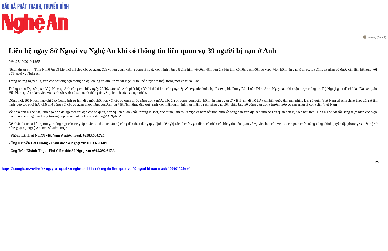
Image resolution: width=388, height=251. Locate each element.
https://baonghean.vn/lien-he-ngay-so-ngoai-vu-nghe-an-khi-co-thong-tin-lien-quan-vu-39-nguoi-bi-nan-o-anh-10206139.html (96, 169)
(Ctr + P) (377, 37)
